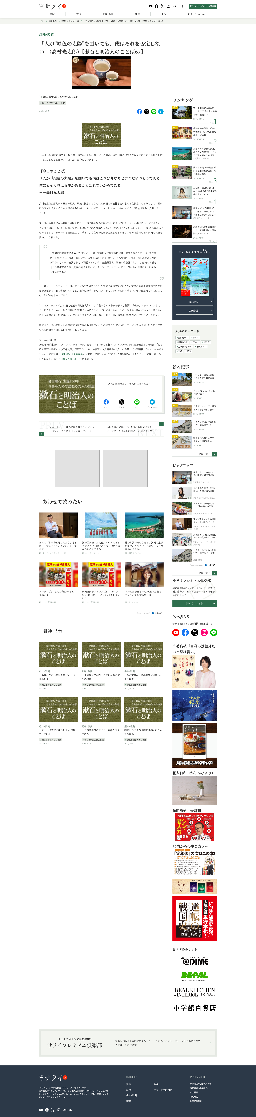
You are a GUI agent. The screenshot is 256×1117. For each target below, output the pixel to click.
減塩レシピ (183, 342)
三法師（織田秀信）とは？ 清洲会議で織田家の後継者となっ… (205, 191)
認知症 (206, 342)
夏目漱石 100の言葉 (72, 354)
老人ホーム (201, 346)
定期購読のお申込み (199, 1088)
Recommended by (144, 613)
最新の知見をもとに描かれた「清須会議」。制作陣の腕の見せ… (204, 230)
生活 (163, 14)
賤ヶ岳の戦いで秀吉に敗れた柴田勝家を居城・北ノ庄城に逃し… (204, 171)
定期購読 (193, 310)
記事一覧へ (204, 453)
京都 (180, 351)
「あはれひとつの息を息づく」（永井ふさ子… (57, 677)
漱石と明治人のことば (70, 21)
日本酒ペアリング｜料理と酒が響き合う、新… (204, 408)
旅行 (78, 14)
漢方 (189, 351)
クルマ (196, 337)
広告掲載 (194, 1092)
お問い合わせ (196, 1100)
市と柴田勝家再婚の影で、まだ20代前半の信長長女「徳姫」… (205, 111)
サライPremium (163, 1090)
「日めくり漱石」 (67, 358)
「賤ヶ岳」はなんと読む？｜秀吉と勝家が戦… (204, 376)
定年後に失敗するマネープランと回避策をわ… (204, 439)
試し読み (193, 302)
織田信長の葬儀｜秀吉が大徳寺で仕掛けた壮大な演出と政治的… (204, 131)
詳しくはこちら (194, 603)
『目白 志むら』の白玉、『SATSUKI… (205, 392)
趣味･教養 (108, 14)
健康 (137, 14)
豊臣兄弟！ (183, 337)
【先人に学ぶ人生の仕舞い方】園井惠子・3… (204, 423)
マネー (196, 342)
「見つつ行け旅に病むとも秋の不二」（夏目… (57, 732)
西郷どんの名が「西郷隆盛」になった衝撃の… (143, 732)
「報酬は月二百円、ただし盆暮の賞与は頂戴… (101, 677)
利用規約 (194, 1096)
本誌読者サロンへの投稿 (200, 1083)
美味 (52, 14)
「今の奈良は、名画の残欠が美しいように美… (143, 677)
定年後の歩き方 (185, 346)
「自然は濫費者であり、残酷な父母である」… (101, 732)
